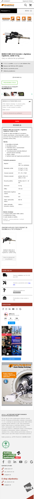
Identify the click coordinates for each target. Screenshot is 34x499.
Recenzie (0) (17, 77)
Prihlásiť (30, 1)
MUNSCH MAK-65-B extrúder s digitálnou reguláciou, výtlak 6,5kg (9, 251)
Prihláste (5, 63)
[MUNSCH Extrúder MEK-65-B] (30, 101)
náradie (4, 422)
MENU (27, 11)
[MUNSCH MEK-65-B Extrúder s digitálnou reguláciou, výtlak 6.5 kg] (17, 37)
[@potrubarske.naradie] (6, 314)
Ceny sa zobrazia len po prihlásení (13, 58)
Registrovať (25, 1)
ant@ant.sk (8, 475)
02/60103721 (7, 88)
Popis (17, 121)
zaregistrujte (16, 63)
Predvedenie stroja (9, 82)
